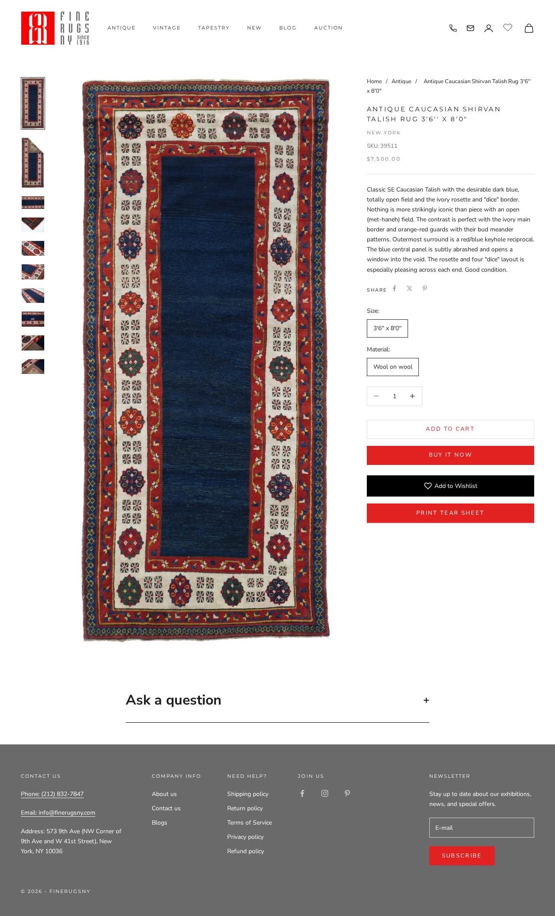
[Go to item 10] (33, 366)
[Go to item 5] (33, 248)
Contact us (166, 808)
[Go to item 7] (33, 295)
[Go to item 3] (33, 202)
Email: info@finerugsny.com (58, 813)
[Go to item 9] (33, 343)
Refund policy (245, 851)
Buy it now (450, 455)
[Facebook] (394, 288)
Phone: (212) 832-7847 (52, 794)
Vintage (167, 28)
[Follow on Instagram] (324, 793)
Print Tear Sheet (450, 512)
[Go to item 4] (33, 225)
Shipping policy (247, 794)
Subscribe (462, 856)
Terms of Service (249, 823)
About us (164, 794)
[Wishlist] (509, 27)
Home (374, 81)
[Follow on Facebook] (302, 793)
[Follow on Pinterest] (347, 793)
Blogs (159, 823)
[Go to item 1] (33, 103)
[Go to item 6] (33, 271)
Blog (288, 28)
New (254, 28)
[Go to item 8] (33, 319)
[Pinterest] (424, 288)
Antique (122, 28)
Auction (328, 28)
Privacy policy (245, 837)
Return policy (245, 808)
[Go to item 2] (33, 162)
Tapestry (214, 28)
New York (384, 133)
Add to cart (450, 429)
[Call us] (453, 28)
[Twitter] (409, 288)
